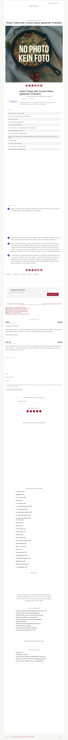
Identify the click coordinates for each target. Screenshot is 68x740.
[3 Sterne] (23, 96)
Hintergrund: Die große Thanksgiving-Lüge (16, 311)
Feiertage (15, 274)
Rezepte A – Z (19, 652)
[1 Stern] (20, 96)
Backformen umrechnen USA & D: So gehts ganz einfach (31, 658)
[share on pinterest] (56, 280)
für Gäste (23, 274)
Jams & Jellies (21, 537)
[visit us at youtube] (37, 411)
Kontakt (14, 736)
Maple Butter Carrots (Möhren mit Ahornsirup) (17, 308)
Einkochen (19, 522)
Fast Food (22, 497)
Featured (19, 500)
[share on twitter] (54, 280)
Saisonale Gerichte (24, 518)
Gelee (29, 274)
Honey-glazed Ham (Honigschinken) (15, 303)
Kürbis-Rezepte (21, 543)
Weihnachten (20, 561)
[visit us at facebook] (56, 13)
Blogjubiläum (20, 494)
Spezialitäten (22, 567)
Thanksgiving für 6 (22, 555)
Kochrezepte (22, 509)
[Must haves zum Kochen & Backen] (34, 423)
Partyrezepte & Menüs (25, 512)
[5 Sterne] (25, 96)
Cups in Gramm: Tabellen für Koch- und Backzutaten (29, 661)
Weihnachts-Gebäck (22, 564)
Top (61, 736)
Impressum (18, 736)
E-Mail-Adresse (9, 377)
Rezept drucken (13, 101)
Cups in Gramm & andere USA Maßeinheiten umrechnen (31, 656)
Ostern (19, 549)
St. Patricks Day (21, 552)
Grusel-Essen (20, 531)
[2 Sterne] (21, 96)
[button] (27, 86)
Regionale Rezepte (24, 515)
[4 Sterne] (24, 96)
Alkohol (8, 274)
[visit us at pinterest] (59, 13)
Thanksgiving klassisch (34, 20)
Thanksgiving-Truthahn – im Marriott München (17, 314)
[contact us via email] (40, 730)
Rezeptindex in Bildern (22, 654)
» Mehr (41, 600)
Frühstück (22, 503)
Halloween (19, 534)
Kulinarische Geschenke (23, 540)
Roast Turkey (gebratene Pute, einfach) (51, 303)
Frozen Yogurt (20, 528)
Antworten (60, 322)
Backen (21, 491)
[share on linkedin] (58, 280)
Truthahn (36, 274)
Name (7, 373)
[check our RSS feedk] (45, 730)
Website (7, 380)
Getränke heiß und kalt (25, 506)
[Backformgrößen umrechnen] (34, 641)
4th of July (20, 519)
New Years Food (21, 546)
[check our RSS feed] (61, 13)
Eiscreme (19, 525)
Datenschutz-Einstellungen (28, 736)
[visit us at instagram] (31, 411)
